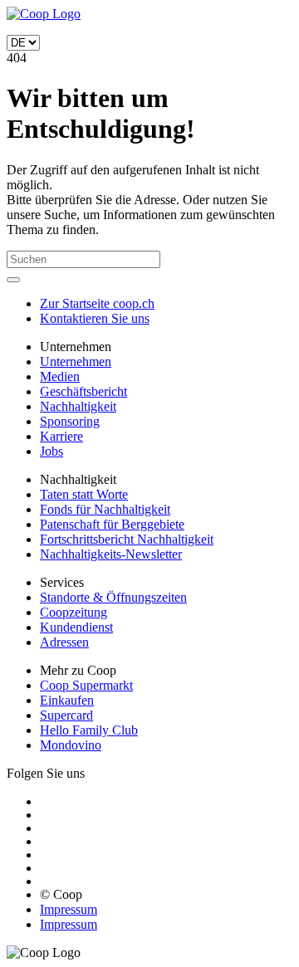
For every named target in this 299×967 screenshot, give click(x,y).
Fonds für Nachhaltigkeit (105, 509)
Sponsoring (70, 421)
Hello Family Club (89, 730)
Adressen (64, 642)
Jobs (51, 451)
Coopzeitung (73, 612)
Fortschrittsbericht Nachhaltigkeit (126, 539)
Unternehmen (75, 361)
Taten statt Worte (84, 494)
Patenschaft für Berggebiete (112, 524)
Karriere (61, 436)
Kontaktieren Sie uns (95, 318)
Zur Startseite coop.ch (97, 303)
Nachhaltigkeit (78, 406)
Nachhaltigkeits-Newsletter (111, 554)
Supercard (66, 715)
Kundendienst (76, 627)
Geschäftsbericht (83, 391)
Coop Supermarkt (86, 685)
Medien (60, 376)
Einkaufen (67, 700)
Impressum (68, 909)
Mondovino (70, 745)
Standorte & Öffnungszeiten (113, 597)
